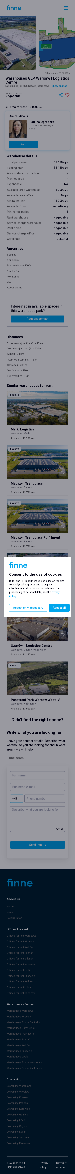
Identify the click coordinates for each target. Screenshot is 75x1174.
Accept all (59, 608)
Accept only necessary (28, 608)
